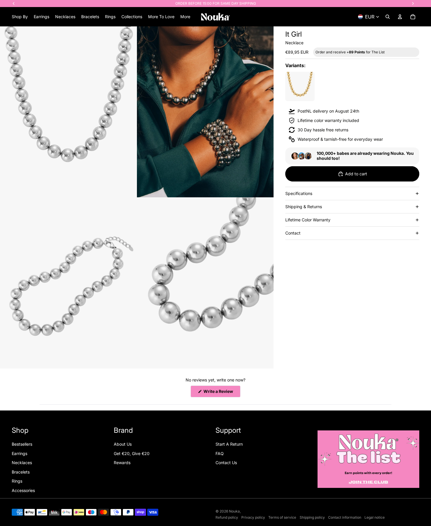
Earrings (19, 453)
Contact (293, 232)
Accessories (23, 490)
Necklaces (22, 462)
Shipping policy (312, 517)
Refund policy (227, 517)
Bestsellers (22, 444)
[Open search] (387, 16)
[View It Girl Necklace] (300, 86)
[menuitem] (185, 16)
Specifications (298, 193)
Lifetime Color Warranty (307, 219)
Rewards (122, 462)
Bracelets (21, 471)
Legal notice (374, 517)
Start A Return (229, 444)
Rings (17, 481)
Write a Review (221, 392)
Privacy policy (253, 517)
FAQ (220, 453)
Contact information (344, 517)
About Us (123, 444)
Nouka (234, 511)
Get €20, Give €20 (132, 453)
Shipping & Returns (303, 206)
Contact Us (226, 462)
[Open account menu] (399, 16)
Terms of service (282, 517)
